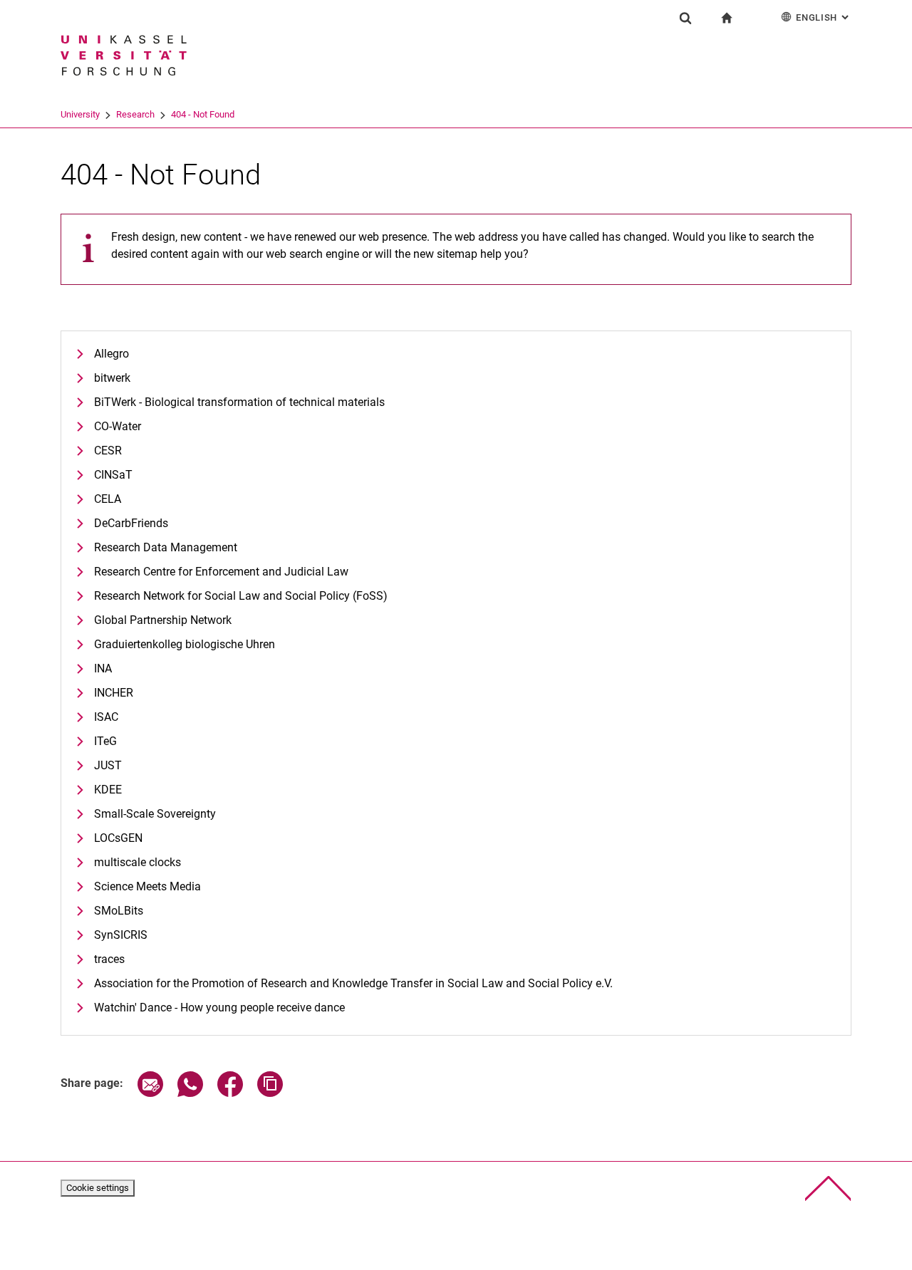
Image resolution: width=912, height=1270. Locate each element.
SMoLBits (118, 910)
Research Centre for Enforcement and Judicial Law (221, 571)
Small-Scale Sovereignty (155, 814)
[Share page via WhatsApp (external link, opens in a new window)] (190, 1093)
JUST (108, 765)
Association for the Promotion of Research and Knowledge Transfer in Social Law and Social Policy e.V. (353, 983)
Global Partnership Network (163, 620)
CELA (107, 499)
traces (109, 959)
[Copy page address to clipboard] (270, 1093)
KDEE (108, 789)
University (80, 114)
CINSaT (113, 475)
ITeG (105, 741)
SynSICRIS (120, 935)
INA (103, 668)
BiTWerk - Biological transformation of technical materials (239, 402)
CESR (108, 450)
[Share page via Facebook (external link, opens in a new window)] (230, 1093)
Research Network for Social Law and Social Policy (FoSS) (241, 596)
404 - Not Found (202, 114)
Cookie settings (97, 1187)
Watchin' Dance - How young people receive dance (219, 1007)
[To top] (828, 1188)
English (823, 17)
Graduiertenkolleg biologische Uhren (184, 644)
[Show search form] (685, 18)
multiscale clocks (137, 862)
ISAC (106, 717)
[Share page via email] (150, 1093)
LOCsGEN (118, 838)
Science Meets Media (147, 886)
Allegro (111, 353)
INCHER (113, 692)
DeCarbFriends (131, 523)
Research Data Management (165, 547)
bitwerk (112, 378)
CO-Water (117, 426)
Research (135, 114)
